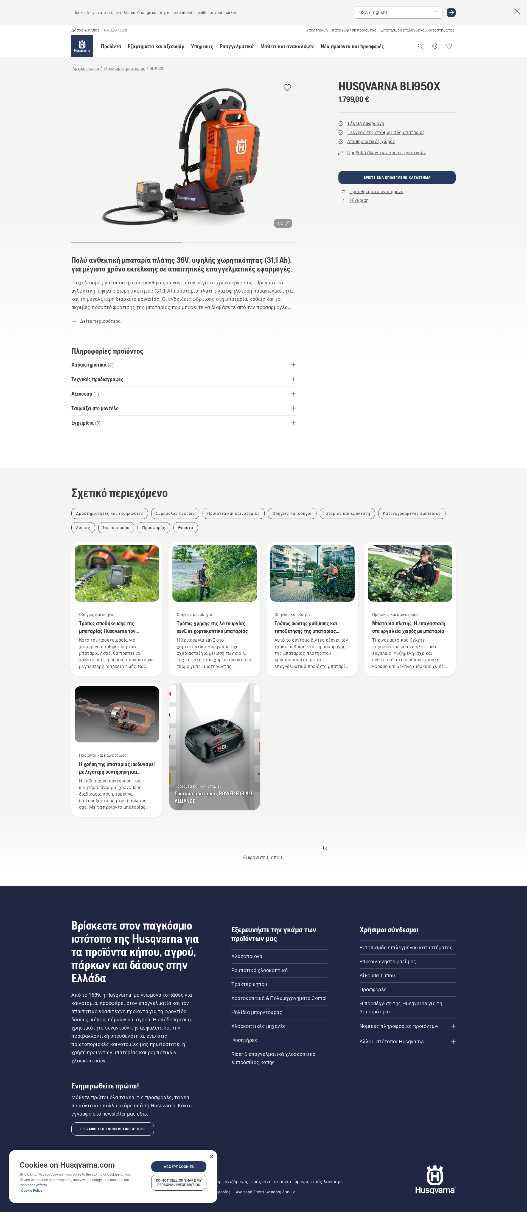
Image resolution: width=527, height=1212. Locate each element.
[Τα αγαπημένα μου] (449, 46)
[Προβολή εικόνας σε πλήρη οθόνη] (183, 155)
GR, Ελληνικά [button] (115, 30)
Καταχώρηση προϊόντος (354, 30)
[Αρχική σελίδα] (82, 46)
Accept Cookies (179, 1167)
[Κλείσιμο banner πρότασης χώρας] (517, 11)
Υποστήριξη (317, 30)
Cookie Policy (32, 1190)
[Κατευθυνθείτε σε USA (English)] (451, 12)
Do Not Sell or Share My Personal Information (179, 1182)
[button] (111, 46)
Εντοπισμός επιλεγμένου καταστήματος (418, 30)
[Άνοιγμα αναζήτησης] (420, 46)
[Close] (211, 1156)
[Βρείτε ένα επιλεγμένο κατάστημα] (434, 46)
